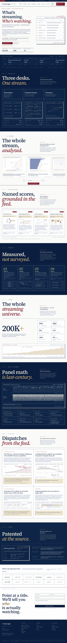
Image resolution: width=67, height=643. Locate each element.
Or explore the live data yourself (7, 45)
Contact (38, 629)
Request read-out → (49, 606)
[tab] (26, 180)
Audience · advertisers (24, 625)
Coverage (22, 632)
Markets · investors (24, 628)
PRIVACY (12, 640)
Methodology (23, 631)
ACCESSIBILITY (17, 640)
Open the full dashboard (33, 183)
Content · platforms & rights (25, 626)
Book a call (53, 4)
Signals (22, 629)
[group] (33, 167)
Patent (38, 625)
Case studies (54, 629)
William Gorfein (5, 633)
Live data (53, 625)
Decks (38, 628)
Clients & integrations (40, 626)
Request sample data (60, 4)
